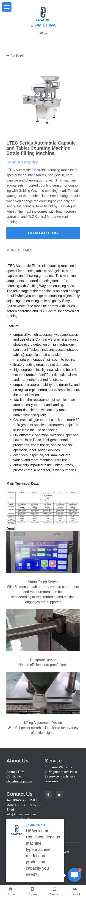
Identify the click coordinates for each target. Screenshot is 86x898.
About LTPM (15, 772)
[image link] (43, 14)
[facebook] (48, 794)
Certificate (13, 776)
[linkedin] (59, 794)
